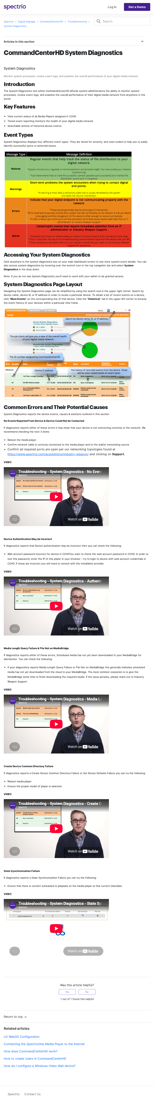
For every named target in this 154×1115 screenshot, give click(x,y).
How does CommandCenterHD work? (30, 1051)
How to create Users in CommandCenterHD (35, 1058)
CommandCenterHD (51, 21)
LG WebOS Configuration (21, 1037)
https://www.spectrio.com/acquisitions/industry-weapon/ (48, 454)
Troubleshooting (77, 21)
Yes (67, 991)
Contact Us (32, 1094)
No (86, 991)
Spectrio (9, 21)
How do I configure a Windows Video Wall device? (39, 1066)
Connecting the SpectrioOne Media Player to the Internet (44, 1044)
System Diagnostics (15, 25)
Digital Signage (26, 21)
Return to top (14, 1016)
